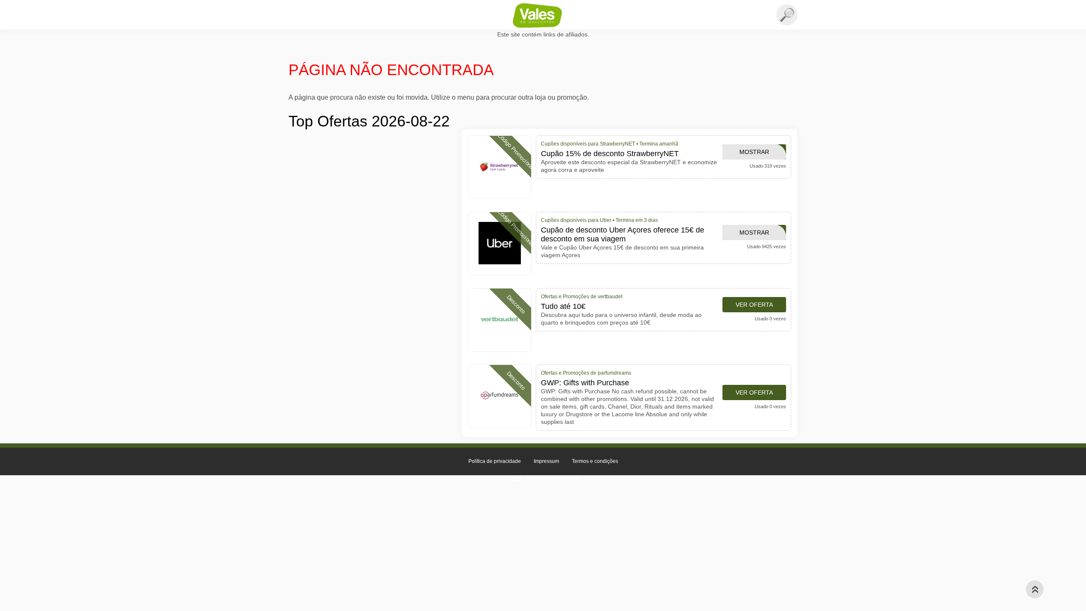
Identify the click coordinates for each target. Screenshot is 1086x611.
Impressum (546, 461)
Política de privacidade (494, 461)
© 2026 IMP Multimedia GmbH (543, 479)
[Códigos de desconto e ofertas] (543, 15)
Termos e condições (595, 461)
